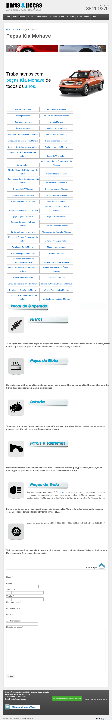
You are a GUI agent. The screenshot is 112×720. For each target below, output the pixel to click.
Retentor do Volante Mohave (56, 262)
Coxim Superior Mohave (56, 195)
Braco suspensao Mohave (56, 141)
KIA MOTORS (17, 30)
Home (7, 17)
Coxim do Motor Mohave (23, 195)
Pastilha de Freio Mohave (23, 247)
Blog (94, 17)
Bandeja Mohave (23, 116)
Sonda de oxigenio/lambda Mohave (23, 284)
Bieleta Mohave (56, 122)
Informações (42, 17)
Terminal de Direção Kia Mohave (23, 290)
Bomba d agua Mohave (56, 128)
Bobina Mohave (23, 128)
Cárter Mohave (23, 165)
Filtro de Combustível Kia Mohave (23, 210)
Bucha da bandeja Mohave (56, 147)
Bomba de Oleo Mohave (56, 135)
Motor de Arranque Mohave (56, 241)
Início (8, 30)
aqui (63, 492)
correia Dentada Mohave (56, 183)
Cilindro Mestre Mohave (56, 174)
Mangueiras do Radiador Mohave (56, 232)
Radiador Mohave (56, 253)
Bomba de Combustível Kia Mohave (23, 135)
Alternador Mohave (23, 109)
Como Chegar (83, 17)
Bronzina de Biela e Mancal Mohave (23, 147)
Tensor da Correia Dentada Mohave (56, 284)
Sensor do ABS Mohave (23, 278)
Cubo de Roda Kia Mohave (23, 202)
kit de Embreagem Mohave (23, 232)
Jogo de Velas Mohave (56, 217)
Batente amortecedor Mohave (56, 116)
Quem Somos (19, 17)
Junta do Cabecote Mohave (56, 226)
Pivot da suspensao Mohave (23, 253)
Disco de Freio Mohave (56, 202)
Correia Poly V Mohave (23, 189)
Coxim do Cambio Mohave (56, 189)
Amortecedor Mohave (56, 109)
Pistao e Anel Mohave (56, 247)
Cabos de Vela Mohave (56, 156)
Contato (70, 17)
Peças (30, 17)
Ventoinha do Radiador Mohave (56, 299)
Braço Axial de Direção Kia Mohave (23, 141)
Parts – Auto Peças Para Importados (20, 718)
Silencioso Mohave (56, 278)
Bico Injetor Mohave (23, 122)
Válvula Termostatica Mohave (56, 290)
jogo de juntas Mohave (23, 217)
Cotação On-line (57, 17)
